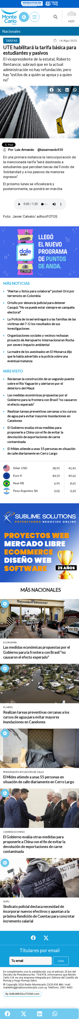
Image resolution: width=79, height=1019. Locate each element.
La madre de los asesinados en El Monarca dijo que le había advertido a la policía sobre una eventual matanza (39, 356)
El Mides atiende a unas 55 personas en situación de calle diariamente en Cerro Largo (41, 451)
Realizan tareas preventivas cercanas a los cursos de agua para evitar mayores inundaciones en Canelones (41, 415)
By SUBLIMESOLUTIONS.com (22, 993)
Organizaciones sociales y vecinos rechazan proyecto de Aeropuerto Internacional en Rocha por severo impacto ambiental (40, 340)
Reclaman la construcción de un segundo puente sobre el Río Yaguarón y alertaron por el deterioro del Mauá (40, 383)
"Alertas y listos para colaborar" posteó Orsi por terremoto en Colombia (40, 293)
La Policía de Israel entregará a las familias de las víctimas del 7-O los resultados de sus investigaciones (41, 323)
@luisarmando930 (50, 150)
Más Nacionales (40, 590)
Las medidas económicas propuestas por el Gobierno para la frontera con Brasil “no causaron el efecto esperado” (42, 399)
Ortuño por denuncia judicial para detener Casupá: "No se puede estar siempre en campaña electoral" (41, 307)
